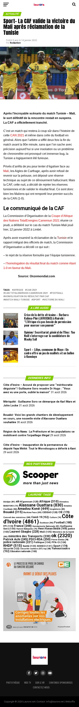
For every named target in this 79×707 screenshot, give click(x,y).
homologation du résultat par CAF (27, 296)
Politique (42, 542)
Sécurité (11, 548)
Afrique (18, 290)
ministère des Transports (29, 536)
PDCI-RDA (40, 539)
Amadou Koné (33, 509)
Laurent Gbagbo (24, 531)
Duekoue (46, 522)
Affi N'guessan (27, 501)
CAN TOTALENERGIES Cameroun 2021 (26, 293)
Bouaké (13, 512)
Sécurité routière (31, 548)
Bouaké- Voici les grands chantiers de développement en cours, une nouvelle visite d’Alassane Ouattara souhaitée (38, 418)
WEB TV (27, 682)
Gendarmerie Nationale (45, 526)
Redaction (15, 43)
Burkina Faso (32, 512)
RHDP (12, 545)
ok (61, 535)
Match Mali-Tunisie (17, 300)
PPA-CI (59, 542)
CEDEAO (50, 512)
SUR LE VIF (40, 682)
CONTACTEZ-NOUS (41, 687)
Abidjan (9, 502)
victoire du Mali (54, 300)
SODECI (45, 546)
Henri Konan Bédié (52, 528)
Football (57, 293)
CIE (64, 512)
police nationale (18, 542)
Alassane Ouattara (41, 505)
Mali (46, 531)
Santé (29, 546)
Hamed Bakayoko (26, 529)
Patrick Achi (15, 539)
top (47, 548)
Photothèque (13, 682)
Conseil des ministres (16, 517)
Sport (36, 300)
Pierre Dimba (59, 539)
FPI (8, 526)
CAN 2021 (31, 290)
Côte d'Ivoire (38, 519)
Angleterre (57, 509)
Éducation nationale (23, 551)
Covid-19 (40, 517)
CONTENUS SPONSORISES (61, 682)
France (23, 526)
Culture (55, 517)
